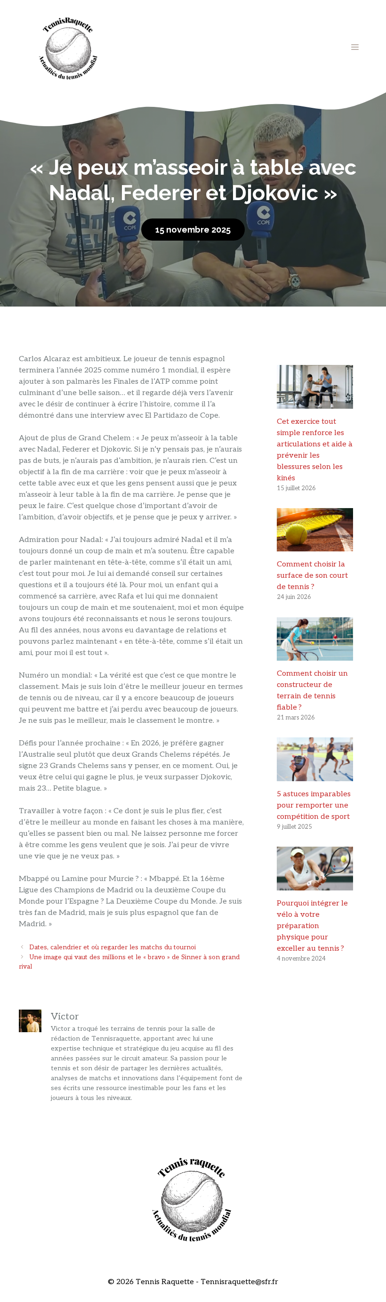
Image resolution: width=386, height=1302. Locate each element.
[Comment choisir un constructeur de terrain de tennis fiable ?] (315, 654)
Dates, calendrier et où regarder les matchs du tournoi (112, 947)
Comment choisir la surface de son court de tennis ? (312, 575)
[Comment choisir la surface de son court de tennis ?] (315, 545)
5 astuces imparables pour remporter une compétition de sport (314, 805)
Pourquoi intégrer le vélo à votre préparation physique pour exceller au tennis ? (312, 926)
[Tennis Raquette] (68, 46)
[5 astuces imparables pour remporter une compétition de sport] (315, 775)
